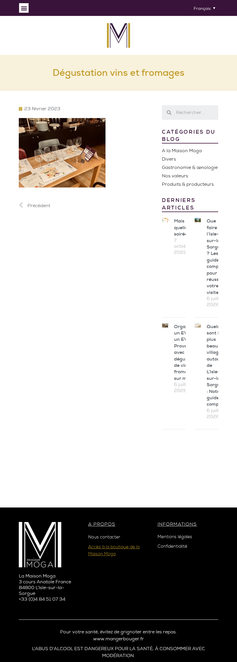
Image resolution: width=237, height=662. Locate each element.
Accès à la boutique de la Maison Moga (114, 550)
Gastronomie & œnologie (190, 167)
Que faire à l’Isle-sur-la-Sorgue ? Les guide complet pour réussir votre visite (216, 256)
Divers (169, 159)
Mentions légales (175, 537)
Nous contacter (104, 537)
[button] (24, 8)
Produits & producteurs (188, 184)
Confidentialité (172, 546)
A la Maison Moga (182, 151)
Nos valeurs (175, 176)
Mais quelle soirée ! (182, 227)
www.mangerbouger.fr (118, 639)
